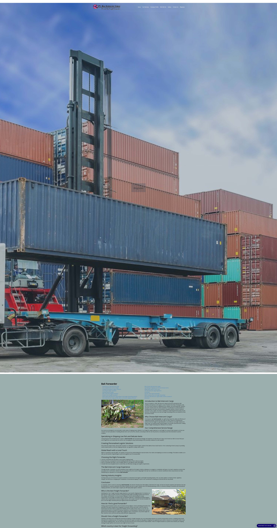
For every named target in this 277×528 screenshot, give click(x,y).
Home (139, 7)
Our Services (145, 7)
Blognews (182, 7)
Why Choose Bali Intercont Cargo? (153, 386)
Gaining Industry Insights (108, 392)
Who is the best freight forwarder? (110, 393)
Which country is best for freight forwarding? (155, 395)
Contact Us (175, 7)
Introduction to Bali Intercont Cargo (110, 386)
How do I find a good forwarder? (152, 393)
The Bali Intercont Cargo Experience (153, 390)
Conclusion (147, 392)
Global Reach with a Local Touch (152, 389)
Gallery (169, 7)
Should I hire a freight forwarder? (110, 395)
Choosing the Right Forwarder (109, 390)
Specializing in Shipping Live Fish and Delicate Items (157, 388)
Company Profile (154, 7)
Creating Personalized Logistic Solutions (111, 389)
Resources (147, 398)
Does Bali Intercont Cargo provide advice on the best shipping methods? (119, 398)
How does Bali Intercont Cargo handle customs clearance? (158, 396)
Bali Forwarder (109, 384)
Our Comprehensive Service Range (110, 388)
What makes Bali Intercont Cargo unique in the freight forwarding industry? (119, 396)
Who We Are (163, 7)
